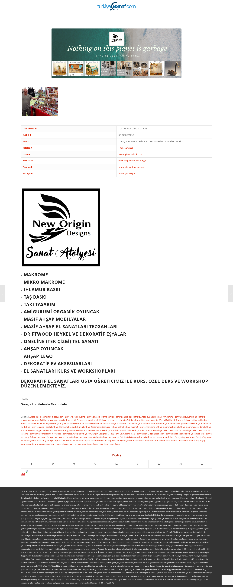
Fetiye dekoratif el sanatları (158, 440)
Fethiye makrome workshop (89, 430)
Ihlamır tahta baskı (180, 440)
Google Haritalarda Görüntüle (44, 404)
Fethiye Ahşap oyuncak (144, 416)
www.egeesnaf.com (46, 444)
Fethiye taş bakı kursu (185, 437)
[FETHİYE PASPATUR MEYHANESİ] (2, 293)
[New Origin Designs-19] (40, 101)
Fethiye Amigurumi (164, 416)
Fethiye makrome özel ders (191, 426)
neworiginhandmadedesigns (132, 167)
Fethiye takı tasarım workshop (85, 437)
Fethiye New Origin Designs (93, 433)
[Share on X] (52, 464)
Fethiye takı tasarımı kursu (132, 437)
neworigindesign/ (127, 173)
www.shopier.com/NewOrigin (132, 160)
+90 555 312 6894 (126, 147)
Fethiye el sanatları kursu (121, 423)
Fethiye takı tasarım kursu (58, 437)
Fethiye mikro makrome (143, 430)
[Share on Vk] (159, 464)
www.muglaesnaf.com (88, 444)
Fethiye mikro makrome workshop (45, 433)
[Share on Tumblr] (137, 464)
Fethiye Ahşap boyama (75, 416)
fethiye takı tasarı (38, 437)
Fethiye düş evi (59, 423)
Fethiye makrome (147, 426)
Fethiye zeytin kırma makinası (130, 440)
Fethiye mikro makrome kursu (169, 430)
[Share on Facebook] (31, 464)
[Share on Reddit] (180, 464)
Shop (34, 444)
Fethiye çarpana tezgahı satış (113, 420)
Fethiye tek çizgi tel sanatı (85, 440)
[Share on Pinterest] (95, 464)
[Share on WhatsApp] (73, 464)
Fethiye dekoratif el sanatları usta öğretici (146, 420)
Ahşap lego (34, 416)
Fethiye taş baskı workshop (59, 440)
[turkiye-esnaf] (117, 6)
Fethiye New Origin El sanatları (150, 433)
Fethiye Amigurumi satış (51, 420)
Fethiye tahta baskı (195, 433)
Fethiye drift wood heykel (40, 423)
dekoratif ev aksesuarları (52, 416)
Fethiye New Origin (71, 433)
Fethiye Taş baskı (203, 437)
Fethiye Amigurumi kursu (186, 416)
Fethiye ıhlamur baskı (41, 426)
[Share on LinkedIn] (116, 464)
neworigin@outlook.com (130, 154)
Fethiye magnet (131, 426)
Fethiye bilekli (70, 420)
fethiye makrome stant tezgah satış (59, 430)
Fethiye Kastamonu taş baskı (97, 426)
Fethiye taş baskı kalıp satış (33, 440)
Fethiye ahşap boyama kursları (100, 416)
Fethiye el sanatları (76, 423)
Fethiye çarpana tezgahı (88, 420)
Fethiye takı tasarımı (110, 437)
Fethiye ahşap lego (124, 416)
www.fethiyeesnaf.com (67, 444)
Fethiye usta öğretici (106, 440)
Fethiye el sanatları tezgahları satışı (176, 423)
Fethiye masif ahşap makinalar (117, 430)
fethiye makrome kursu (167, 426)
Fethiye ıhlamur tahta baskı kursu (67, 426)
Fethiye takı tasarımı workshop (160, 437)
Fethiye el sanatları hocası (97, 423)
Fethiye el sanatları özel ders (146, 423)
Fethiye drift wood (175, 420)
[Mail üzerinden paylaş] (201, 464)
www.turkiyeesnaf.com (109, 444)
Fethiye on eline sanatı (175, 433)
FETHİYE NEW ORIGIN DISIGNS (121, 433)
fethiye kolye (117, 426)
